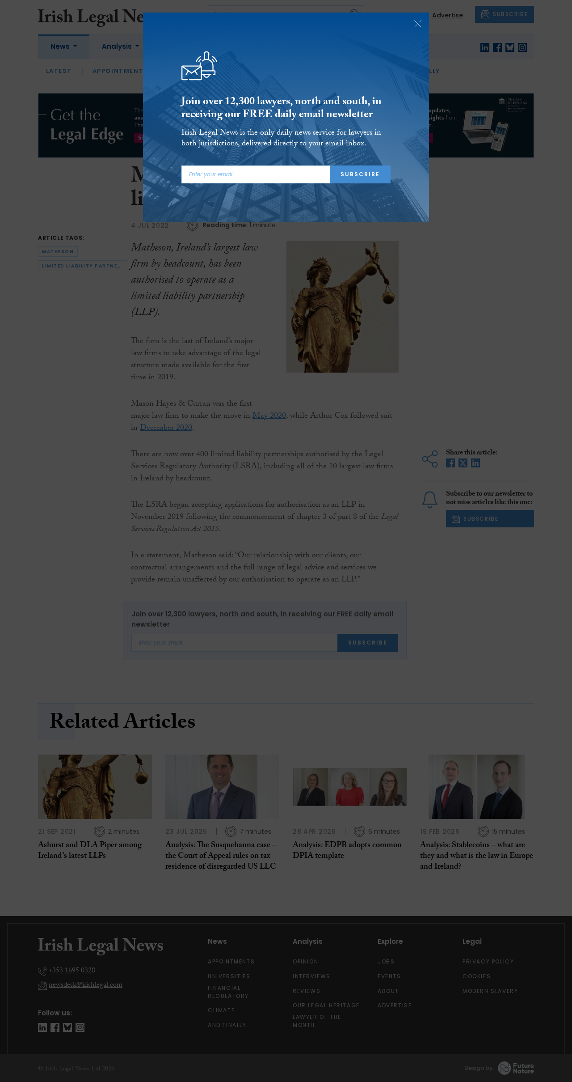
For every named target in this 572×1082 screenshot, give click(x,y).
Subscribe (360, 174)
